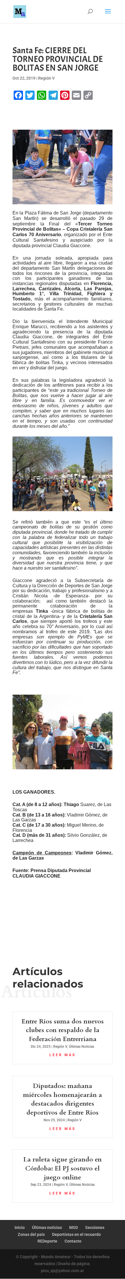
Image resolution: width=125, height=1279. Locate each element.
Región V (46, 78)
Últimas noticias (47, 1227)
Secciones (94, 1227)
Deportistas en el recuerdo (76, 1234)
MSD (73, 1227)
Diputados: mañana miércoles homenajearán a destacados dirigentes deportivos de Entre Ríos (62, 1099)
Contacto (73, 1241)
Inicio (20, 1227)
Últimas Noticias (81, 1047)
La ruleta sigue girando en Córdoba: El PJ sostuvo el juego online (62, 1168)
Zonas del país (31, 1234)
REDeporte (47, 1241)
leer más (62, 1055)
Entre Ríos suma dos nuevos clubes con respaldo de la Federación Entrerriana (63, 1030)
